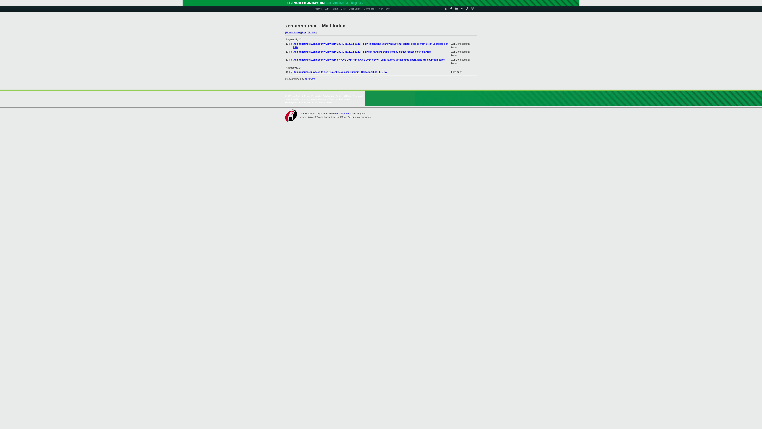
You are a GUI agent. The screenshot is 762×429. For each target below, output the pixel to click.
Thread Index (293, 32)
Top (304, 32)
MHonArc (310, 79)
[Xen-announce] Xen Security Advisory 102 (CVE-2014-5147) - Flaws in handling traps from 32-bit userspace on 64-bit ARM (362, 51)
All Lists (312, 32)
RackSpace (342, 113)
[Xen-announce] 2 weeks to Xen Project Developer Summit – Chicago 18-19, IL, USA (340, 72)
